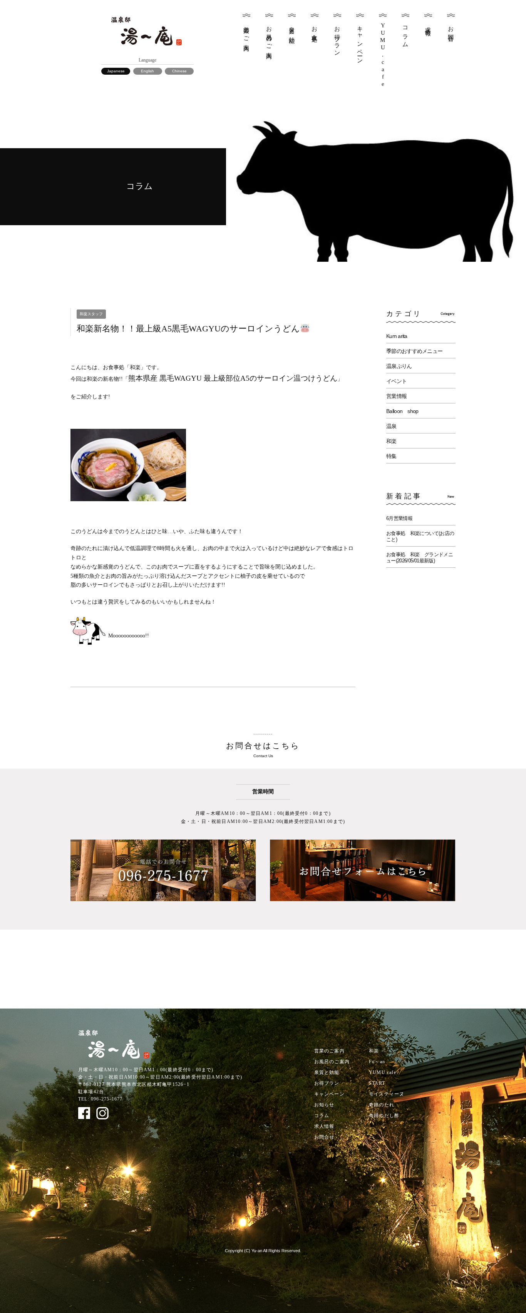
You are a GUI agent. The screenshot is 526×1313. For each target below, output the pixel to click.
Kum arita (396, 336)
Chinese (179, 71)
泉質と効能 (292, 28)
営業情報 (396, 396)
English (147, 71)
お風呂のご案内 (269, 36)
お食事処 (315, 27)
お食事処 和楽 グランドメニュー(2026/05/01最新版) (419, 558)
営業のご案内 (246, 32)
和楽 (391, 441)
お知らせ (324, 1104)
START (377, 1083)
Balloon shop (402, 411)
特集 (391, 456)
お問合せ (451, 31)
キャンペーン (360, 42)
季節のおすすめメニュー (414, 351)
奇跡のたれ (381, 1104)
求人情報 (428, 24)
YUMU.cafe (382, 1072)
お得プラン (337, 38)
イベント (396, 381)
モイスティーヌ (386, 1094)
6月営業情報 (399, 518)
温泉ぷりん (399, 366)
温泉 (391, 426)
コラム (405, 33)
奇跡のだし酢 (384, 1115)
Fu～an (377, 1061)
